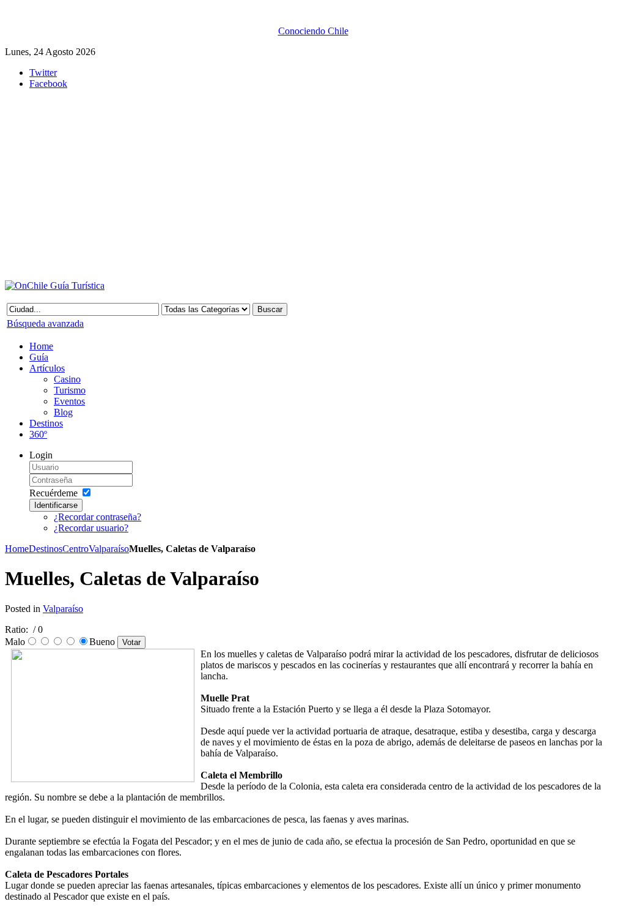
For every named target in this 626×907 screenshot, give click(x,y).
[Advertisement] (304, 185)
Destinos (45, 548)
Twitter (43, 72)
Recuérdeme (53, 493)
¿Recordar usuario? (91, 528)
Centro (75, 548)
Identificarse (56, 505)
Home (17, 548)
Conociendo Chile (313, 31)
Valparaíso (109, 548)
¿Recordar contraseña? (97, 517)
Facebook (48, 83)
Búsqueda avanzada (45, 323)
